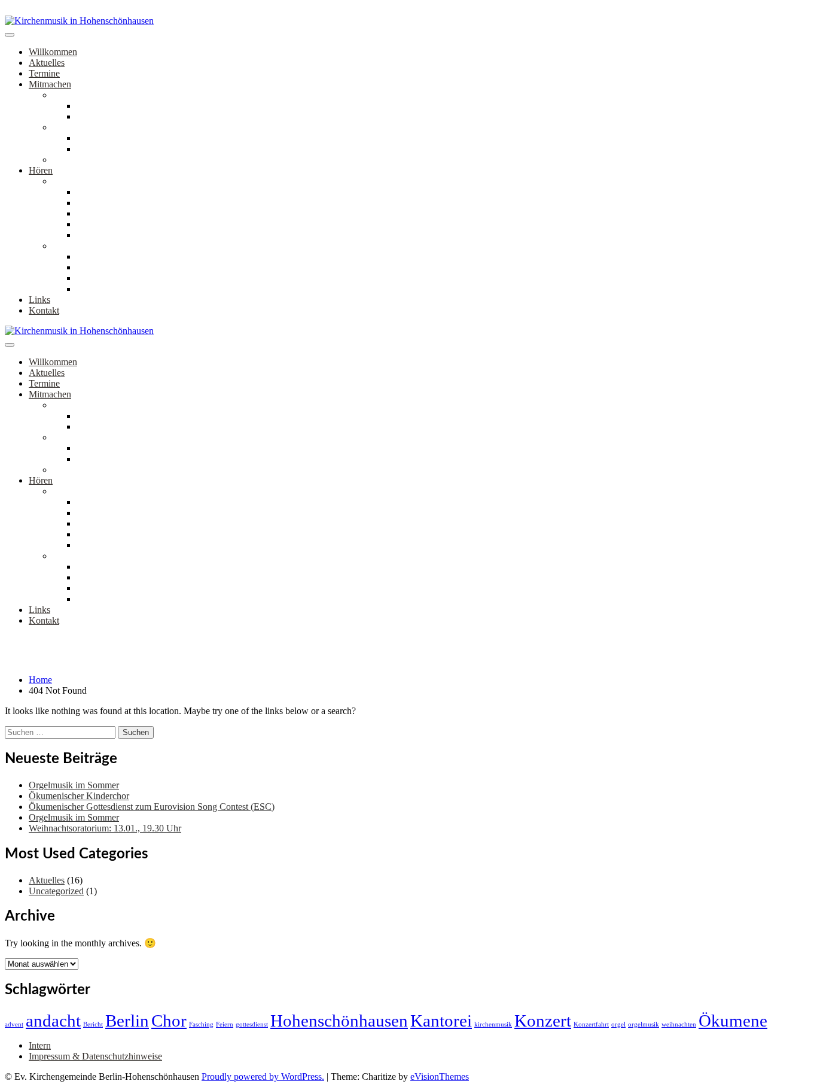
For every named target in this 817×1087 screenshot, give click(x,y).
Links (39, 299)
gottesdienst (252, 1024)
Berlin (127, 1020)
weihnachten (678, 1024)
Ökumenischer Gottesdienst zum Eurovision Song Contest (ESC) (152, 806)
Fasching (201, 1024)
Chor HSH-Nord (109, 116)
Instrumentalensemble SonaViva (113, 159)
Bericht (93, 1024)
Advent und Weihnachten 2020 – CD (123, 246)
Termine (44, 73)
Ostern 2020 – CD (88, 181)
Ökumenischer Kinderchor (127, 138)
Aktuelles (47, 62)
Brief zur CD (101, 192)
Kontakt (44, 310)
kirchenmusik (493, 1024)
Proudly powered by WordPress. (263, 1076)
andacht (53, 1020)
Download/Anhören (115, 203)
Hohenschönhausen (339, 1020)
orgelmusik (643, 1024)
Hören (41, 170)
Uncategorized (56, 891)
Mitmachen (50, 84)
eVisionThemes (439, 1076)
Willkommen (53, 52)
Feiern (224, 1024)
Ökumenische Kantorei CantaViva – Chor (156, 106)
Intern (40, 1045)
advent (14, 1024)
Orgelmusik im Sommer (74, 785)
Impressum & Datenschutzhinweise (95, 1056)
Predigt (90, 213)
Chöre (64, 95)
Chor (169, 1020)
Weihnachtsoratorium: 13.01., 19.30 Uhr (105, 828)
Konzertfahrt (591, 1024)
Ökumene (733, 1020)
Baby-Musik (100, 149)
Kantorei (441, 1020)
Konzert (542, 1020)
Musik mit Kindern (88, 127)
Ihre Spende (99, 235)
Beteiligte (94, 224)
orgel (618, 1024)
